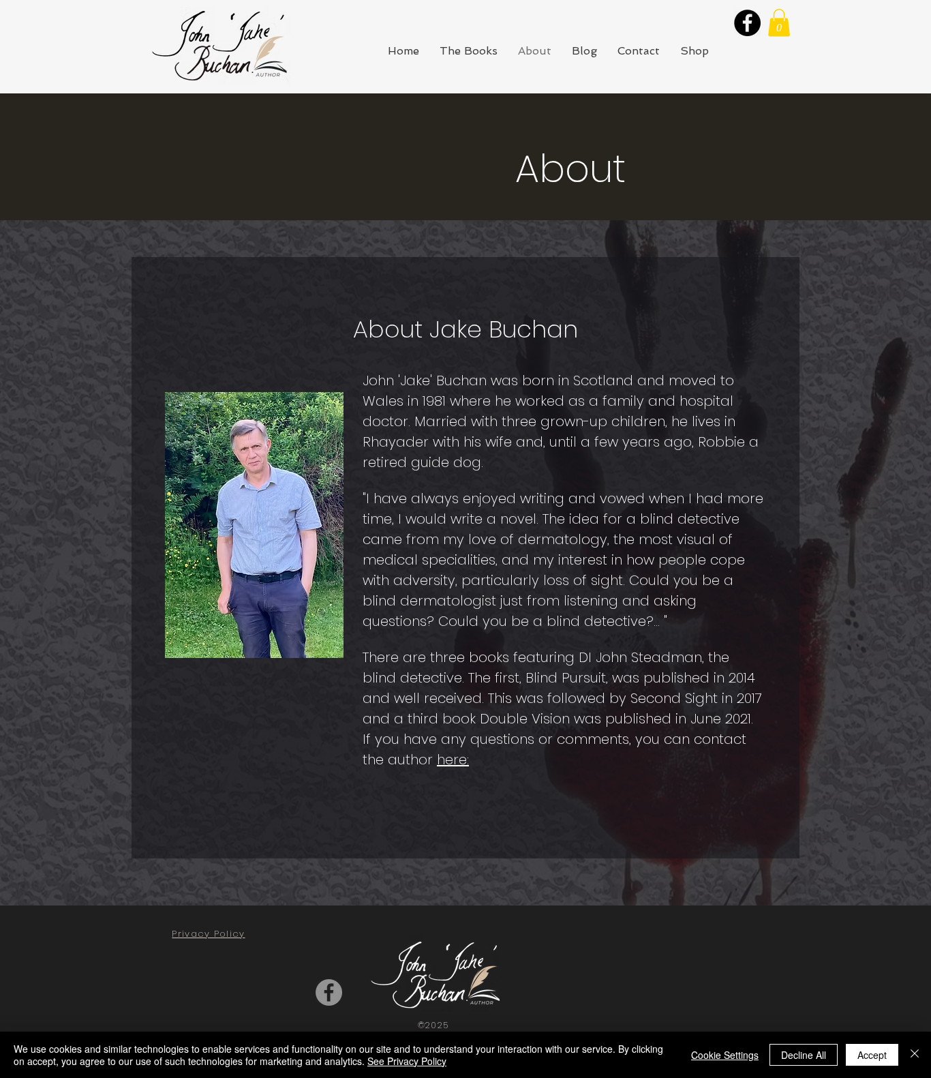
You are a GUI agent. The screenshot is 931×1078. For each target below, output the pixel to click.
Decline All (803, 1055)
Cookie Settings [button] (725, 1055)
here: (453, 759)
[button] (779, 23)
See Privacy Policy (406, 1061)
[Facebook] (747, 23)
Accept (872, 1055)
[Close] (914, 1055)
